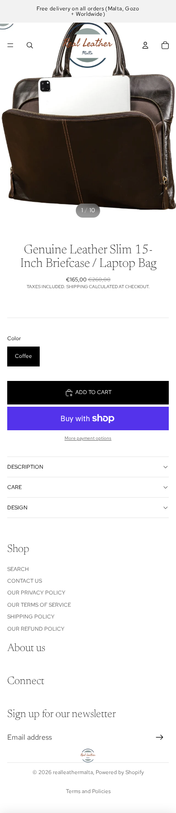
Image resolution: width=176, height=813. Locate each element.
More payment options (88, 438)
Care (14, 487)
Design (17, 507)
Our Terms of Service (39, 605)
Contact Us (24, 581)
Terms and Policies (88, 791)
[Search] (30, 45)
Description (25, 467)
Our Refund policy (36, 628)
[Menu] (10, 45)
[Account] (145, 45)
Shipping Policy (31, 616)
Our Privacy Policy (36, 593)
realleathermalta (73, 772)
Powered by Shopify (120, 772)
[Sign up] (160, 737)
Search (18, 569)
